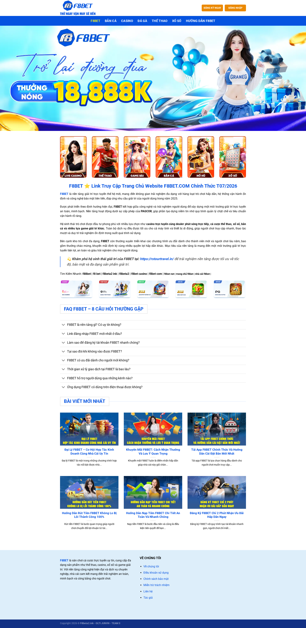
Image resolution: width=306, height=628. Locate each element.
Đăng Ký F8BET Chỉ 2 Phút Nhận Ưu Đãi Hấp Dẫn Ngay (217, 515)
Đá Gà (142, 21)
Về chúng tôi (151, 566)
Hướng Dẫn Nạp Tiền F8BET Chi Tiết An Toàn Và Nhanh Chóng (153, 515)
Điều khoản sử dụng (156, 572)
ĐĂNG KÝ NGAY (212, 7)
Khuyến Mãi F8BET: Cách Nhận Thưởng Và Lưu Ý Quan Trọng (153, 451)
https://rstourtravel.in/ (157, 259)
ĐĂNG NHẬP (235, 7)
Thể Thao (160, 21)
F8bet (95, 21)
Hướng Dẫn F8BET (200, 21)
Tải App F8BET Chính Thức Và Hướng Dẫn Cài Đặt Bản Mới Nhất (216, 451)
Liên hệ (147, 591)
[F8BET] (77, 8)
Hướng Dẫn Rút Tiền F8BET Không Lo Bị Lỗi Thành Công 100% (89, 515)
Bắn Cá (111, 21)
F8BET (64, 560)
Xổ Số (176, 21)
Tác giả (148, 597)
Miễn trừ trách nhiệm (156, 585)
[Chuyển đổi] (63, 325)
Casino (127, 21)
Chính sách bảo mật (156, 579)
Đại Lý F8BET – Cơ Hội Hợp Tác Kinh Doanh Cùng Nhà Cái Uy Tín (89, 451)
